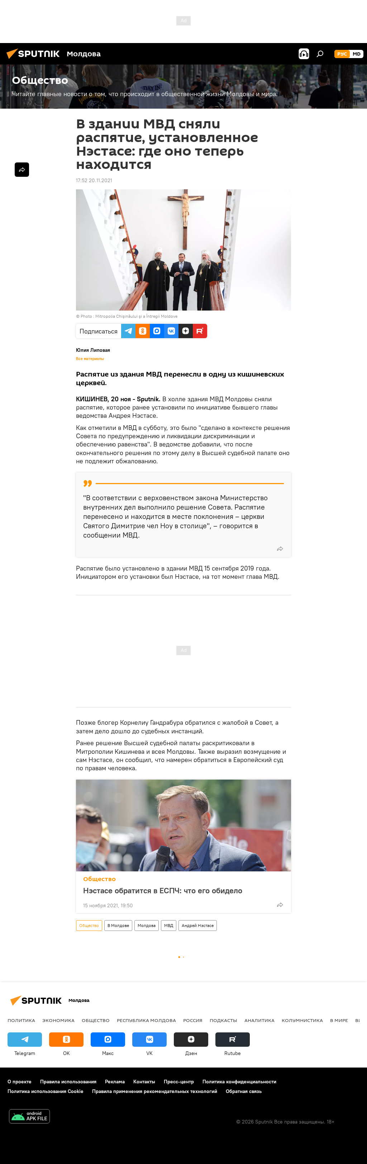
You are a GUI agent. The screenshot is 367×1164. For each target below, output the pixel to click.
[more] (280, 548)
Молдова (147, 925)
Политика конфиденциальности (239, 1081)
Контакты (144, 1081)
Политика (21, 1020)
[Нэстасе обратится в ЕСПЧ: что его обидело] (183, 825)
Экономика (58, 1020)
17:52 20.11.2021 (94, 180)
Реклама (115, 1081)
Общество (99, 879)
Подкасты (223, 1020)
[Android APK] (29, 1117)
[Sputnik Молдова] (35, 60)
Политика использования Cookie (46, 1091)
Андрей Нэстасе (198, 925)
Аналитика (259, 1020)
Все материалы (90, 358)
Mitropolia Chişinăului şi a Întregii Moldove (136, 316)
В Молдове (118, 925)
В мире (339, 1020)
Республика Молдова (146, 1020)
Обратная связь (244, 1091)
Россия (192, 1020)
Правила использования (68, 1081)
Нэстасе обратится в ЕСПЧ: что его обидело (162, 890)
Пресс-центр (179, 1081)
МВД (168, 925)
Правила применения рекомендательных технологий (154, 1091)
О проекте (20, 1081)
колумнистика (302, 1020)
